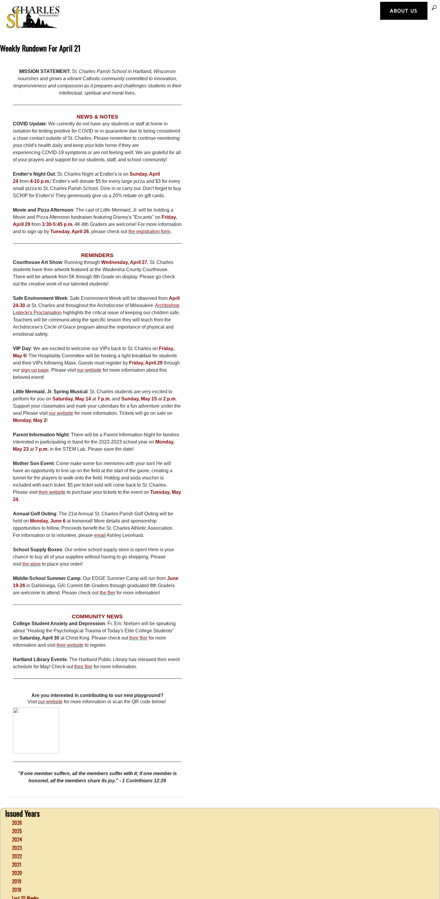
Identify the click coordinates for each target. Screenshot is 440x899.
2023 (17, 838)
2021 (16, 855)
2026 (17, 813)
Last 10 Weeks (25, 888)
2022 (17, 846)
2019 (16, 871)
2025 (17, 821)
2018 (16, 880)
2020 (17, 863)
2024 (17, 829)
